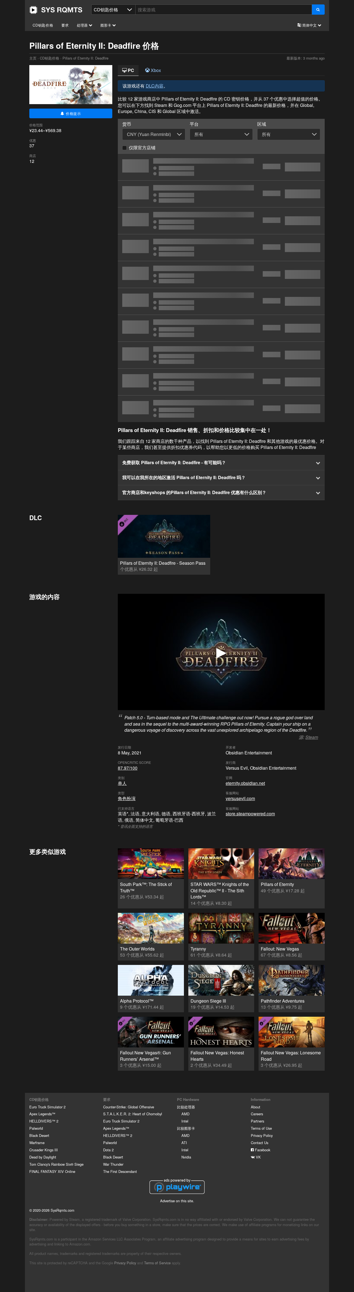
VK (258, 1157)
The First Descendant (120, 1171)
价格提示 (72, 113)
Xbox (155, 70)
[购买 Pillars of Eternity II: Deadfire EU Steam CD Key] (221, 220)
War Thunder (113, 1164)
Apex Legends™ (42, 1113)
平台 (194, 124)
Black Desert (39, 1135)
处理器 (83, 25)
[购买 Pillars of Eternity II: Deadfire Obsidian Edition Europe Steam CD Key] (221, 355)
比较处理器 (186, 1106)
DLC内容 (154, 86)
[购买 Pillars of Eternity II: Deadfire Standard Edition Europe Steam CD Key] (221, 301)
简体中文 (309, 25)
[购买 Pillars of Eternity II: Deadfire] (221, 247)
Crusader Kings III (43, 1149)
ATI (184, 1142)
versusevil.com (240, 798)
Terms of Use (261, 1128)
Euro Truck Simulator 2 (47, 1106)
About (255, 1106)
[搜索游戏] (318, 9)
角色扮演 (127, 798)
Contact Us (259, 1142)
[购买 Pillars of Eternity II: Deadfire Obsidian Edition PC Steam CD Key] (221, 408)
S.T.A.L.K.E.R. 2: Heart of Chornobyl (132, 1113)
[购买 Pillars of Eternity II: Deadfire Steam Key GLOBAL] (221, 194)
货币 (126, 124)
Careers (257, 1113)
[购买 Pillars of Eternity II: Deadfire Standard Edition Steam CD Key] (221, 167)
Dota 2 (108, 1149)
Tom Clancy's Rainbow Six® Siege (56, 1164)
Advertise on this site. (177, 1200)
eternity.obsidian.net (245, 783)
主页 (55, 10)
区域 (261, 124)
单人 (122, 783)
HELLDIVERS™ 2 (43, 1121)
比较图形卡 (186, 1128)
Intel (184, 1121)
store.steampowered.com (250, 813)
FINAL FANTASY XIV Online (52, 1171)
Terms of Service (157, 1262)
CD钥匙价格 (43, 25)
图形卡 (106, 25)
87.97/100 (127, 768)
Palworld (36, 1128)
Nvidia (186, 1157)
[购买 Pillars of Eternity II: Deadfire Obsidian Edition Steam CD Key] (221, 328)
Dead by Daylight (42, 1157)
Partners (257, 1121)
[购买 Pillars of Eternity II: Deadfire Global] (221, 274)
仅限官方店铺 (142, 147)
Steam (311, 737)
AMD (185, 1113)
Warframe (37, 1142)
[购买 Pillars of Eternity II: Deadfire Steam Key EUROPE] (221, 382)
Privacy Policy (262, 1135)
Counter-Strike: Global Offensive (128, 1106)
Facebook (262, 1149)
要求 (65, 25)
